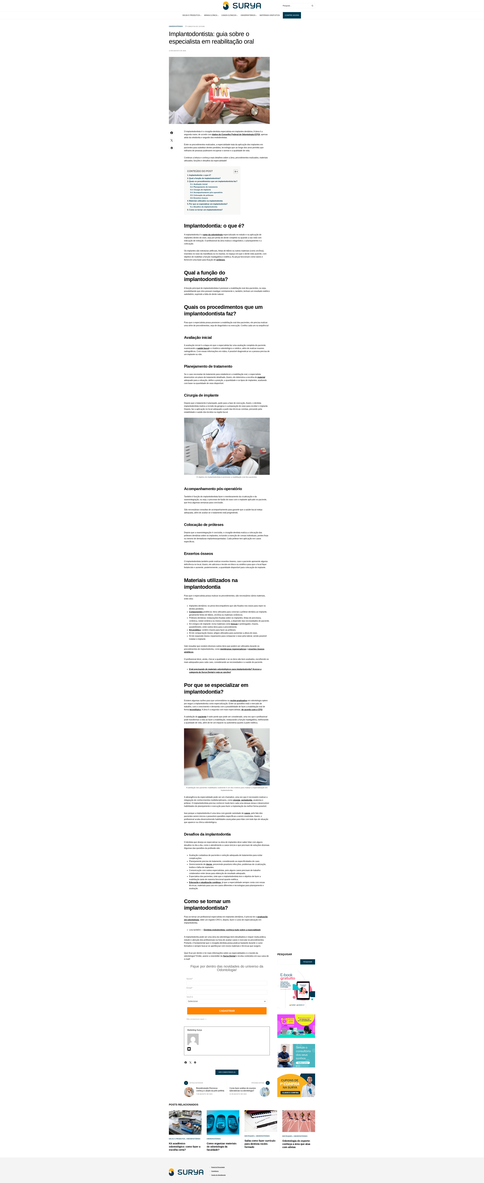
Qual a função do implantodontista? (205, 178)
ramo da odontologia (213, 235)
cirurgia (236, 800)
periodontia (246, 800)
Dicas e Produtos (177, 1139)
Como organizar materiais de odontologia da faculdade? (221, 1146)
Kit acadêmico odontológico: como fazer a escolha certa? (184, 1146)
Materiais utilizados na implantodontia (206, 201)
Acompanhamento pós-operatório (208, 192)
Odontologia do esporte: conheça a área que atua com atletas (296, 1144)
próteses (220, 260)
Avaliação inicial (200, 184)
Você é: (190, 997)
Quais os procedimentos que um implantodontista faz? (213, 181)
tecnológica (195, 710)
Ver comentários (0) (226, 1072)
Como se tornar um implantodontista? (206, 210)
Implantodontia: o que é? (200, 175)
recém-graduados (238, 700)
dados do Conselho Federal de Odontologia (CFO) (236, 134)
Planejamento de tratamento (205, 187)
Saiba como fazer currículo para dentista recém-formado (260, 1143)
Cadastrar (227, 1010)
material (261, 377)
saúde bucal (203, 348)
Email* (189, 988)
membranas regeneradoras (233, 649)
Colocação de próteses (203, 195)
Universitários (176, 26)
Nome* (190, 979)
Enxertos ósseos (200, 198)
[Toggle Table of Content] (234, 171)
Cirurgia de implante (202, 190)
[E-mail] (189, 1050)
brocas (234, 624)
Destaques (249, 1136)
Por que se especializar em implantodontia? (208, 204)
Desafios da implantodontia (205, 207)
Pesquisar (284, 954)
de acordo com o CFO (251, 710)
